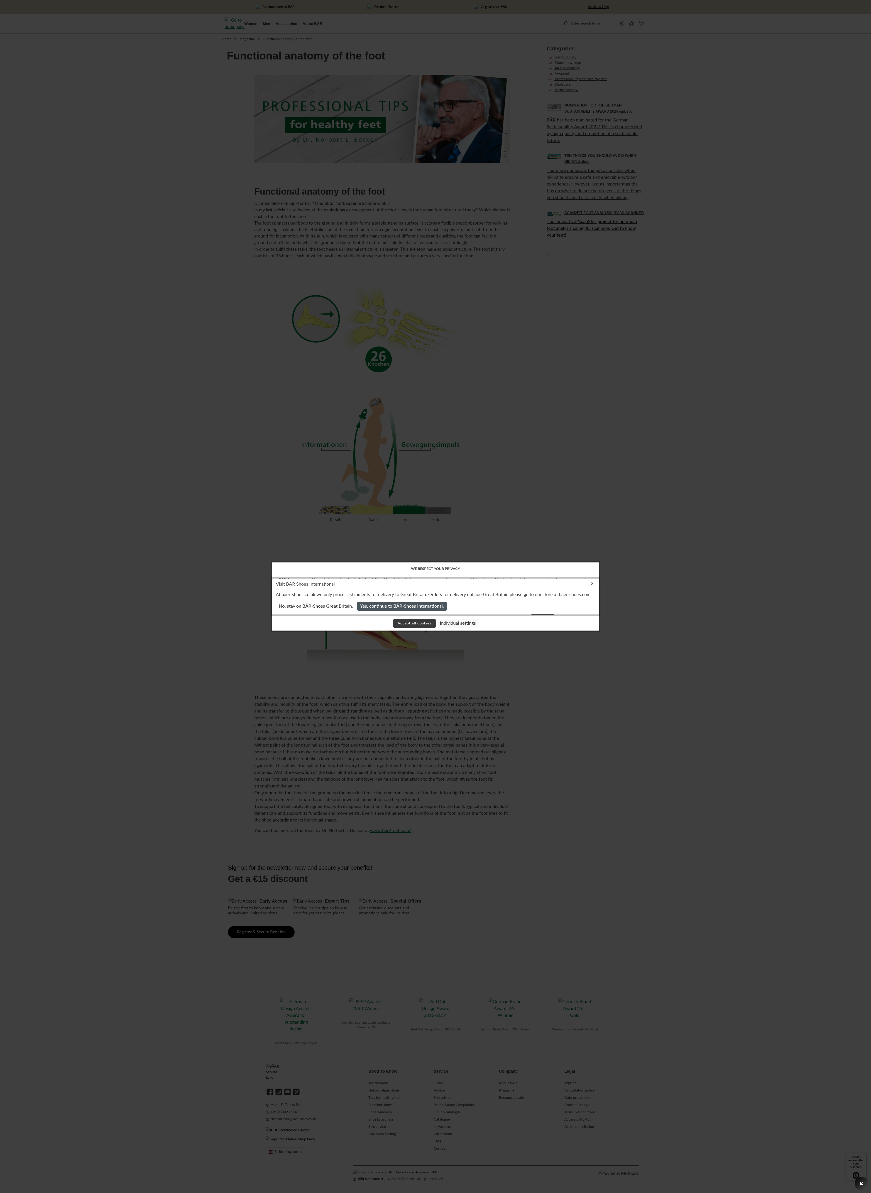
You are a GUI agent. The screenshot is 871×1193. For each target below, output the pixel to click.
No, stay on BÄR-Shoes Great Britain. (316, 606)
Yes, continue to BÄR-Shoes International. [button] (402, 606)
